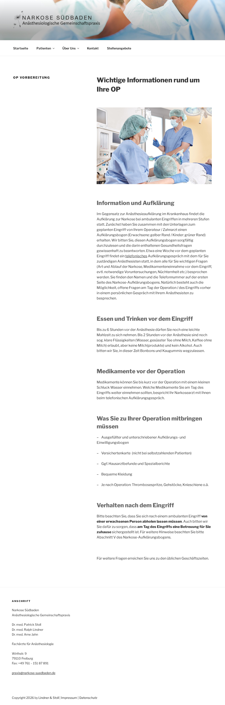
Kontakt (93, 48)
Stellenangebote (119, 48)
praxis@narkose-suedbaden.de (33, 673)
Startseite (20, 48)
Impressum (69, 698)
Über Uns (69, 48)
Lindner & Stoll (48, 698)
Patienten (43, 48)
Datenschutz (88, 698)
